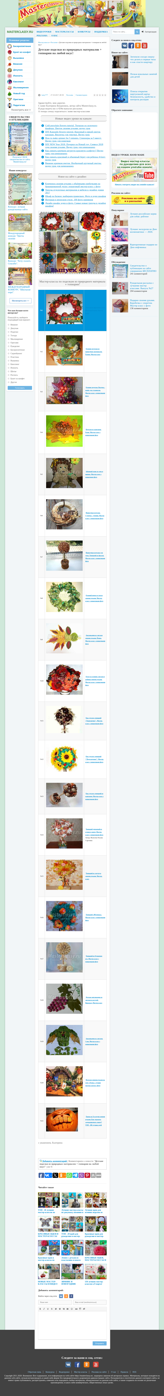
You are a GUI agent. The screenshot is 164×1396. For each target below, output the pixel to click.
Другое (14, 382)
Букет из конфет (22, 52)
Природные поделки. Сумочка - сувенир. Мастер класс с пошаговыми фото (94, 515)
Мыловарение (21, 87)
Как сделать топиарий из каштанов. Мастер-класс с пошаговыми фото (94, 796)
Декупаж (18, 69)
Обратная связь (34, 1372)
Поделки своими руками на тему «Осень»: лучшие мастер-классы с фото (95, 1083)
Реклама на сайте (99, 1372)
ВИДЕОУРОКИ (44, 32)
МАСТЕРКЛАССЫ (64, 32)
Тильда (14, 335)
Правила (124, 1372)
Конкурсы (50, 1372)
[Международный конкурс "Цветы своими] (20, 221)
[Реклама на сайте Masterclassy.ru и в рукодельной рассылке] (133, 204)
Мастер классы (80, 1372)
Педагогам (19, 105)
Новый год (19, 93)
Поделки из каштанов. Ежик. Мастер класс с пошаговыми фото (93, 432)
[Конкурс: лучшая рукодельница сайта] (20, 180)
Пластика (15, 357)
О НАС (54, 36)
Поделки (14, 332)
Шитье (13, 371)
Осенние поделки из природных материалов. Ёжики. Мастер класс (93, 351)
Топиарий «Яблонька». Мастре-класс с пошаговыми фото (95, 917)
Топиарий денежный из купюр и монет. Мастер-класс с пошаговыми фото (94, 832)
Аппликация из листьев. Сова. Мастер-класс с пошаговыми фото (94, 1041)
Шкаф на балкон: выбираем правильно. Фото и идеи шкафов (75, 196)
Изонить (18, 75)
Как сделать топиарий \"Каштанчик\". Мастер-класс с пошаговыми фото (94, 721)
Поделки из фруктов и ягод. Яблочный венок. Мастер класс (95, 310)
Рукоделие (15, 346)
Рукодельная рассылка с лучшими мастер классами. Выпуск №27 (142, 286)
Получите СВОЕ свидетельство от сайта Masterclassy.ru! (20, 159)
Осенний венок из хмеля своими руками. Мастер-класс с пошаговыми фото (94, 598)
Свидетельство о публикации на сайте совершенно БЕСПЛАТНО (143, 268)
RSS (134, 1372)
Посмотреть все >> (20, 301)
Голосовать (20, 388)
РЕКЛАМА (42, 36)
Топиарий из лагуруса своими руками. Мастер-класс (93, 876)
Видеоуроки (64, 1372)
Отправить (99, 1343)
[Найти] (137, 31)
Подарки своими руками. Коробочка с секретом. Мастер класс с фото (142, 303)
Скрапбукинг (16, 353)
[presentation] (40, 1308)
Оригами (18, 99)
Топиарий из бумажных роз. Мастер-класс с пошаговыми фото (93, 959)
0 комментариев (81, 95)
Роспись (14, 375)
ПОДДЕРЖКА (101, 32)
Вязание (17, 63)
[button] (40, 1308)
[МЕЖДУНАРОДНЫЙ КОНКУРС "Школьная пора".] (20, 275)
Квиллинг (18, 81)
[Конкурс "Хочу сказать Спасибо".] (20, 250)
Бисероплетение (22, 46)
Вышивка (18, 58)
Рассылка (69, 95)
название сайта (20, 31)
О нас (113, 1372)
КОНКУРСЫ (84, 32)
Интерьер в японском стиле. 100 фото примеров (69, 199)
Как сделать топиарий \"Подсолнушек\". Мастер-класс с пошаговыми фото (94, 759)
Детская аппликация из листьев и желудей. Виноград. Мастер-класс (93, 1000)
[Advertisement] (72, 75)
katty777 (45, 95)
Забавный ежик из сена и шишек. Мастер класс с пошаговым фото (94, 474)
